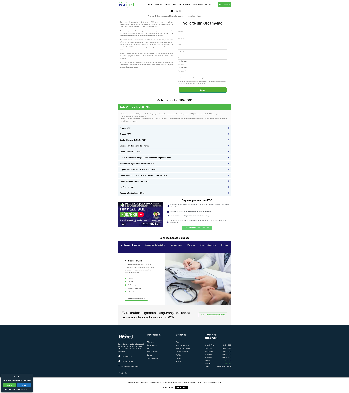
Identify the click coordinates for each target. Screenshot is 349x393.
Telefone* (181, 38)
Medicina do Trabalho (130, 245)
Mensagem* (182, 71)
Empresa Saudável (208, 245)
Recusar (24, 385)
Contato (207, 4)
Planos (178, 342)
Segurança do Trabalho (155, 245)
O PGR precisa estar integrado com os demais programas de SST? (146, 158)
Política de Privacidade (21, 389)
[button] (30, 376)
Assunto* (181, 64)
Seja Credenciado (184, 4)
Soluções (168, 4)
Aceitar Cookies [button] (181, 387)
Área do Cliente (198, 4)
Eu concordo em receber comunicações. (192, 78)
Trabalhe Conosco (152, 352)
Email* (180, 45)
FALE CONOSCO (224, 4)
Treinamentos (176, 245)
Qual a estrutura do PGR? (130, 152)
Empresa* (181, 51)
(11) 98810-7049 (127, 361)
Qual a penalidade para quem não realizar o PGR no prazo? (144, 175)
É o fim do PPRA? (127, 187)
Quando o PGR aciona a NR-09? (133, 193)
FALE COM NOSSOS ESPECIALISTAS (213, 315)
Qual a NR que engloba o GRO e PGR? (135, 107)
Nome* (180, 31)
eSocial (178, 361)
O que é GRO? (125, 128)
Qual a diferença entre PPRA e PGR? (135, 181)
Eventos (224, 245)
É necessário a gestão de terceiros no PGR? (137, 163)
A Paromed (158, 4)
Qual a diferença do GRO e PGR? (133, 140)
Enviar (202, 90)
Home (150, 4)
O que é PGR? (125, 134)
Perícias (191, 245)
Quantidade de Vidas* (185, 58)
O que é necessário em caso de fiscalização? (138, 169)
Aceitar (9, 385)
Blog (174, 4)
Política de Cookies (10, 389)
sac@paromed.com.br (224, 367)
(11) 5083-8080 (126, 356)
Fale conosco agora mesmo (136, 298)
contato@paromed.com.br (130, 366)
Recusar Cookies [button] (168, 387)
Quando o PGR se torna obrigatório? (134, 146)
